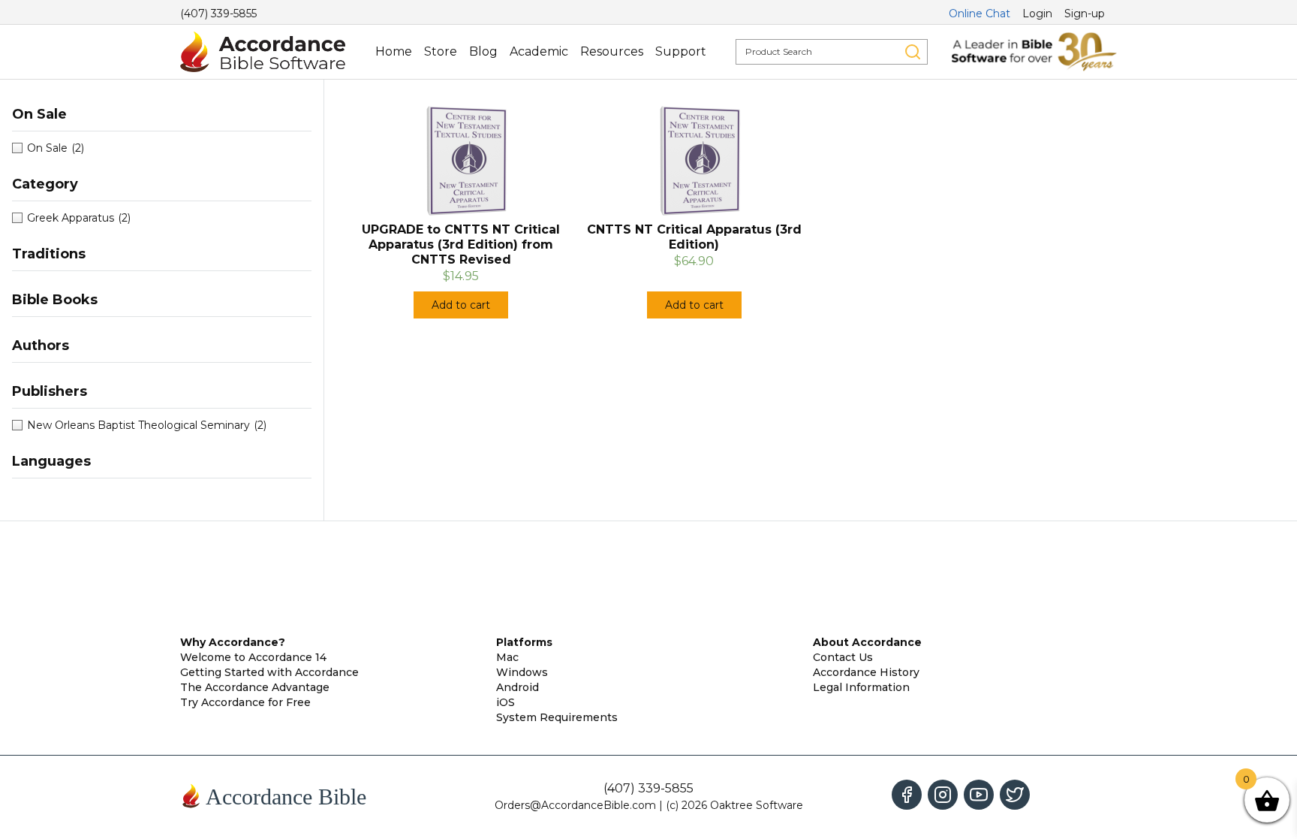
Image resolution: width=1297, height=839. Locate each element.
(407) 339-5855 (218, 13)
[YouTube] (979, 795)
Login (1037, 13)
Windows (522, 672)
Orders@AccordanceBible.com (575, 805)
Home (393, 51)
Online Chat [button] (979, 13)
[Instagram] (943, 795)
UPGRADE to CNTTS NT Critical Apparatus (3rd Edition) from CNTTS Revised (461, 244)
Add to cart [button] (461, 305)
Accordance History (866, 672)
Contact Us (843, 657)
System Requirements (557, 717)
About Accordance (867, 642)
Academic (539, 51)
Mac (507, 657)
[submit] (913, 52)
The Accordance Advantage (255, 687)
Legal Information (861, 687)
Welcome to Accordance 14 (253, 657)
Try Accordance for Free (245, 702)
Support (680, 51)
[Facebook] (907, 795)
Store (440, 51)
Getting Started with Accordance (269, 672)
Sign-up (1084, 13)
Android (517, 687)
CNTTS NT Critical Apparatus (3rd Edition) (694, 237)
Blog (483, 51)
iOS (505, 702)
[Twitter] (1015, 795)
